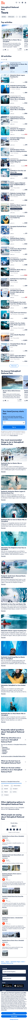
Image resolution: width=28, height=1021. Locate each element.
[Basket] (19, 3)
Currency (4, 975)
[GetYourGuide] (3, 3)
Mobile (3, 982)
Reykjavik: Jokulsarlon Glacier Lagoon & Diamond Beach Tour (11, 874)
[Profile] (25, 3)
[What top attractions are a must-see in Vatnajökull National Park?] (25, 739)
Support (4, 990)
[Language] (22, 2)
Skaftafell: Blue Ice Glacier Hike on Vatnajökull (13, 836)
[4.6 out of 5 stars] (14, 829)
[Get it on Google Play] (7, 986)
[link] (14, 67)
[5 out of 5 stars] (14, 838)
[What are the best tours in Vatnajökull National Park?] (25, 761)
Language (4, 968)
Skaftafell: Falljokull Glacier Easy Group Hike (12, 896)
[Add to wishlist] (21, 26)
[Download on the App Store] (18, 986)
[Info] (6, 59)
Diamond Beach (6, 749)
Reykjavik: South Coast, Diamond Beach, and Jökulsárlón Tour (13, 855)
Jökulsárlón (4, 747)
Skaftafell (4, 750)
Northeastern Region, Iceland (17, 961)
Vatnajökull (4, 752)
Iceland (7, 961)
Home (2, 961)
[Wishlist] (16, 3)
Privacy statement (14, 435)
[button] (14, 67)
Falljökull (4, 753)
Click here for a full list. (13, 809)
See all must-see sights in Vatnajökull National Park (13, 756)
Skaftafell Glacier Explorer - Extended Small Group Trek (12, 918)
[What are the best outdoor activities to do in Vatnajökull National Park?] (25, 769)
